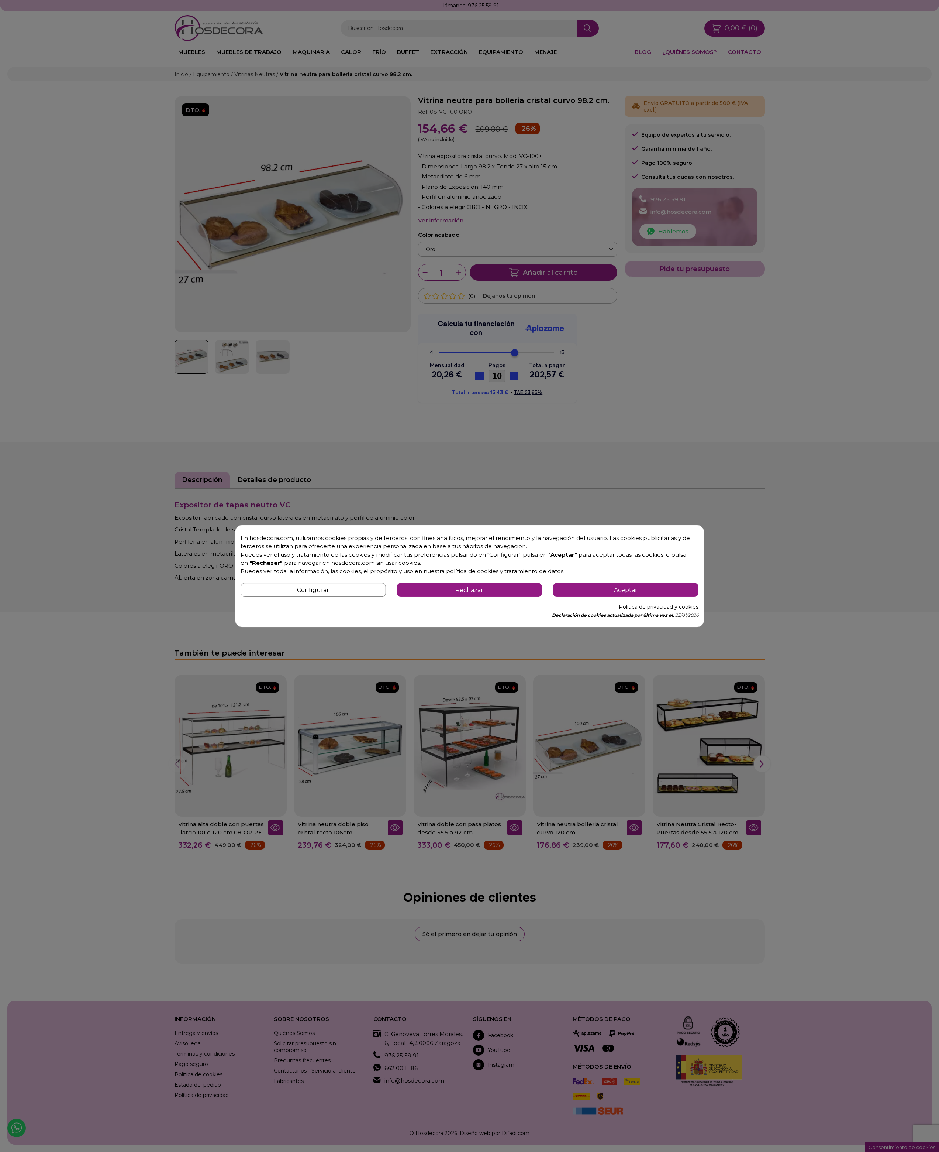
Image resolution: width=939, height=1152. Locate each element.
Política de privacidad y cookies (658, 607)
